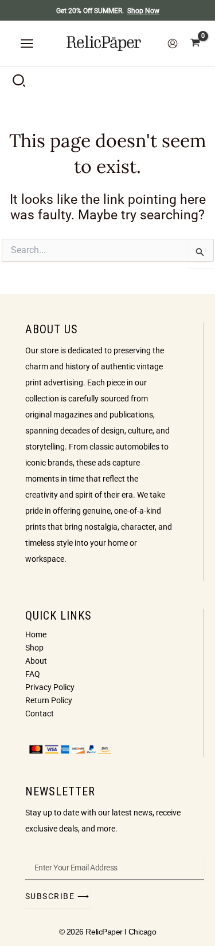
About (36, 660)
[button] (19, 83)
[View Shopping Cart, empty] (195, 43)
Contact (39, 713)
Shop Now (143, 11)
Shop (34, 647)
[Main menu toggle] (27, 43)
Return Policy (48, 700)
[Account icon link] (172, 43)
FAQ (32, 674)
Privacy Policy (50, 687)
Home (35, 634)
